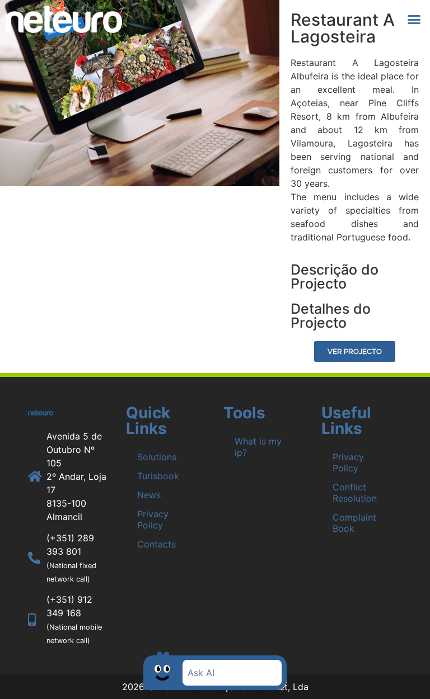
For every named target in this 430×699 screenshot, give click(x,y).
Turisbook (158, 475)
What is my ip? (258, 447)
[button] (414, 19)
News (149, 494)
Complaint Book (354, 523)
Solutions (156, 456)
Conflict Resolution (355, 492)
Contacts (156, 544)
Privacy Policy (153, 519)
